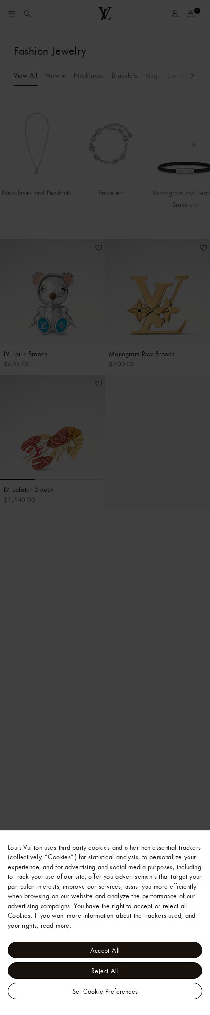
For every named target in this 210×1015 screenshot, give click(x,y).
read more (55, 925)
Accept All (105, 950)
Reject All (105, 970)
